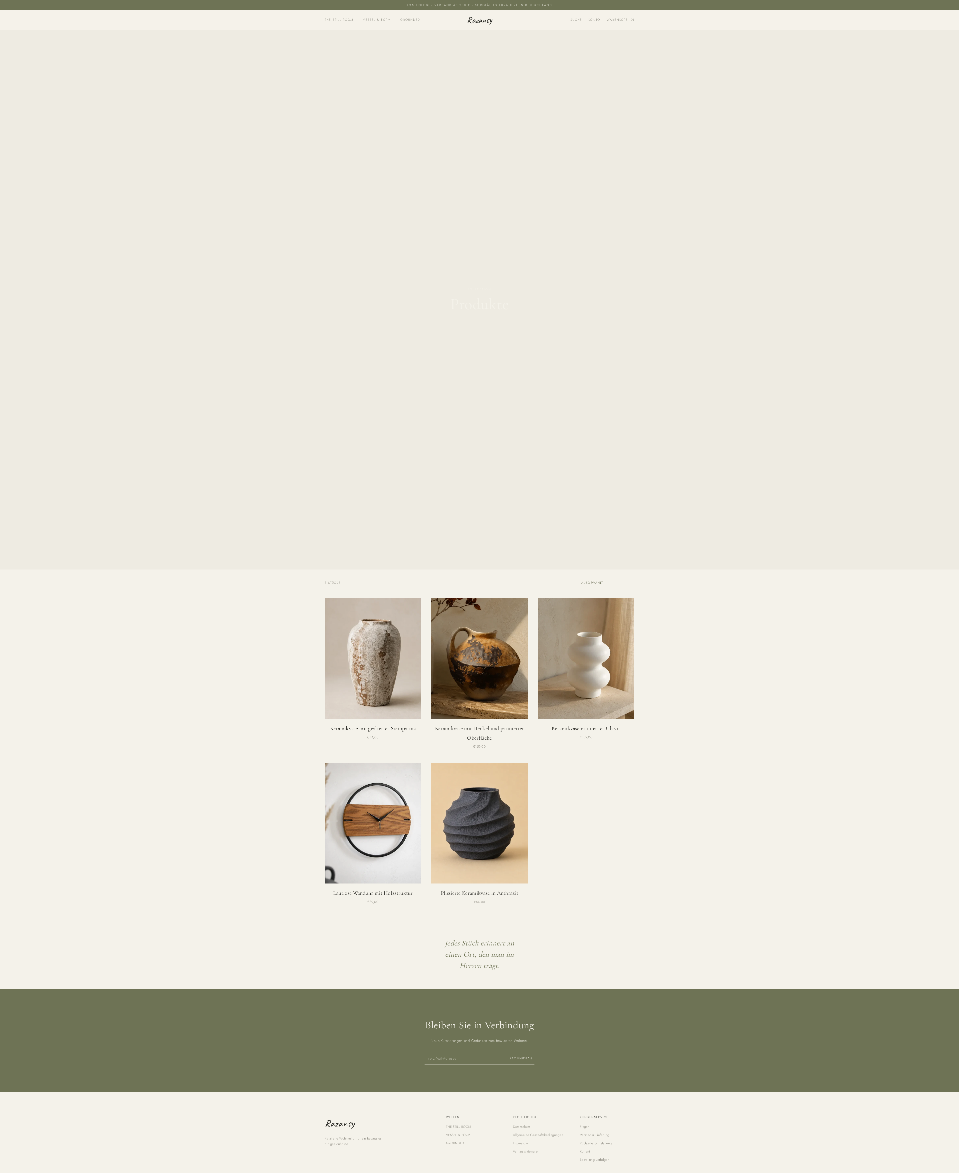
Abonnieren (520, 1058)
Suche (576, 19)
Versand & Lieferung (594, 1135)
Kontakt (585, 1151)
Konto (594, 19)
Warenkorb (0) (620, 19)
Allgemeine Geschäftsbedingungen (538, 1135)
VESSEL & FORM (377, 19)
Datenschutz (521, 1126)
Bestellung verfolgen (594, 1159)
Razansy (479, 20)
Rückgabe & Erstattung (596, 1143)
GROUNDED (410, 19)
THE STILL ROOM (339, 19)
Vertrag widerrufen (526, 1151)
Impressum (520, 1143)
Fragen (585, 1126)
